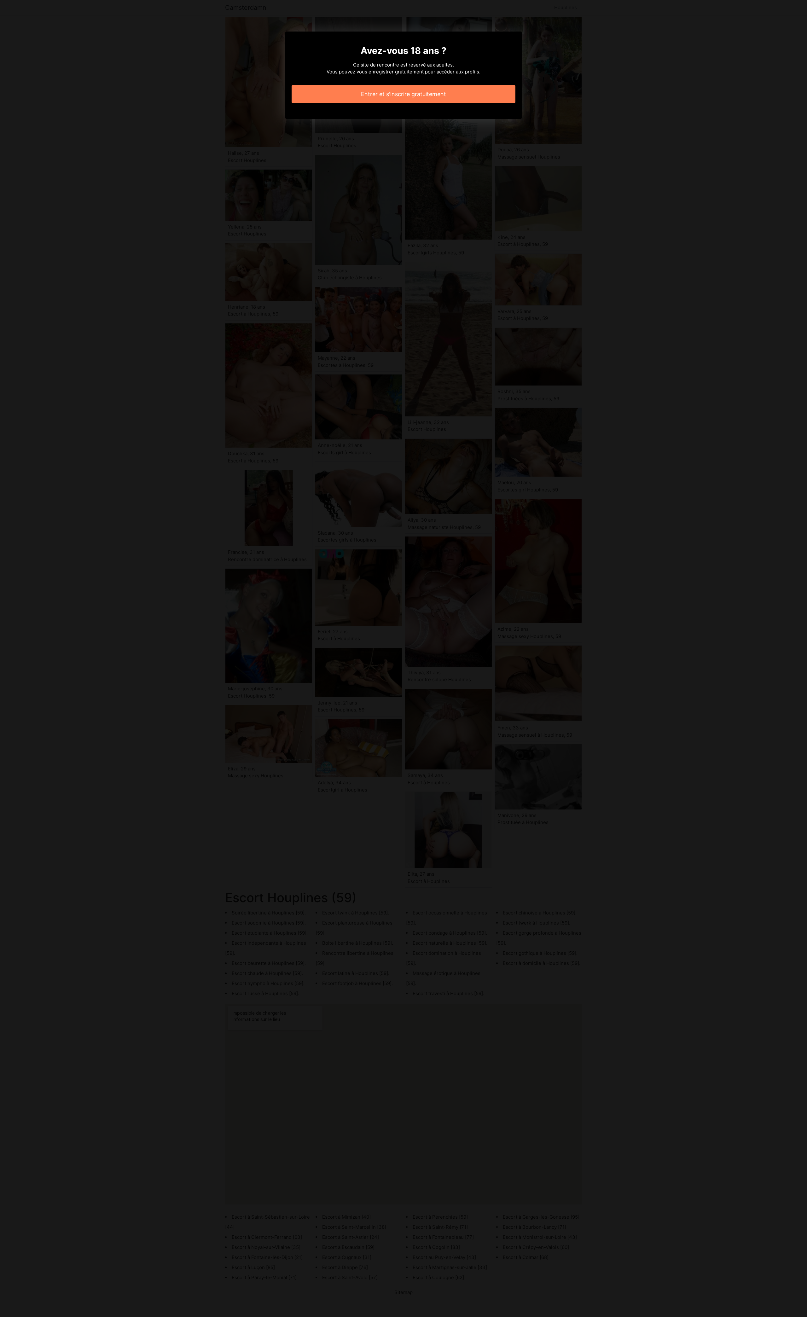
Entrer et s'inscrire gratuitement (403, 94)
